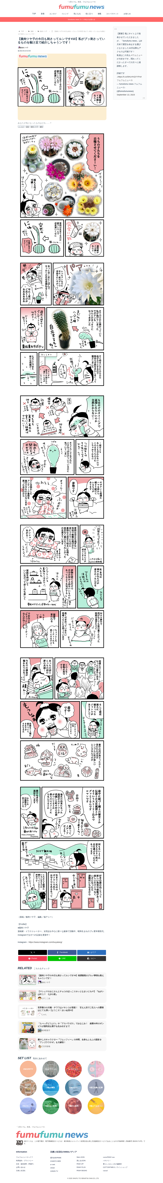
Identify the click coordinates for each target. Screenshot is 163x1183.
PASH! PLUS (81, 1167)
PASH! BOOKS (82, 1170)
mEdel (52, 1168)
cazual (105, 1170)
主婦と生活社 (20, 1170)
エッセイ (21, 127)
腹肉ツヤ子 (34, 127)
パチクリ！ (107, 1160)
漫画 (27, 127)
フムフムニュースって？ (24, 1157)
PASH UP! (80, 1164)
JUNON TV (54, 1171)
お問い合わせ (20, 1167)
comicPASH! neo (109, 1157)
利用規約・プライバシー (24, 1160)
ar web (52, 1164)
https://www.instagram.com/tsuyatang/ (45, 942)
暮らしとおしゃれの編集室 (112, 1164)
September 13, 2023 (126, 95)
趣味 (41, 127)
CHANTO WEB (55, 1161)
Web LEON (80, 1157)
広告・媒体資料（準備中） (25, 1164)
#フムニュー (136, 55)
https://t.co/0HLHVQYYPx (129, 77)
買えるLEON (81, 1160)
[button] (91, 958)
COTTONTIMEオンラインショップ (115, 1167)
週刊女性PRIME (55, 1158)
